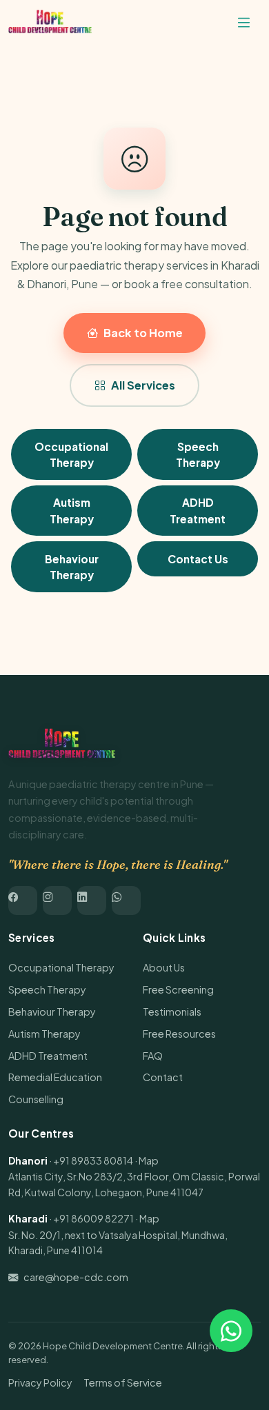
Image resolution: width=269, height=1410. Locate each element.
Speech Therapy (198, 454)
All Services (143, 385)
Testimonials (172, 1011)
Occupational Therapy (71, 454)
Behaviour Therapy (72, 566)
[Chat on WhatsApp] (231, 1330)
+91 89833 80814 (93, 1160)
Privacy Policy (40, 1382)
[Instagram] (57, 900)
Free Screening (178, 989)
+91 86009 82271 (93, 1218)
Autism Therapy (72, 510)
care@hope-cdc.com (75, 1277)
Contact (163, 1077)
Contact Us (198, 558)
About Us (164, 967)
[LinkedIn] (91, 900)
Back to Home (143, 332)
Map (149, 1160)
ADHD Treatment (198, 510)
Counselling (35, 1099)
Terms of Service (122, 1382)
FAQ (153, 1055)
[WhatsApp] (126, 900)
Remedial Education (55, 1077)
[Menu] (244, 22)
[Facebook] (22, 900)
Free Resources (179, 1033)
